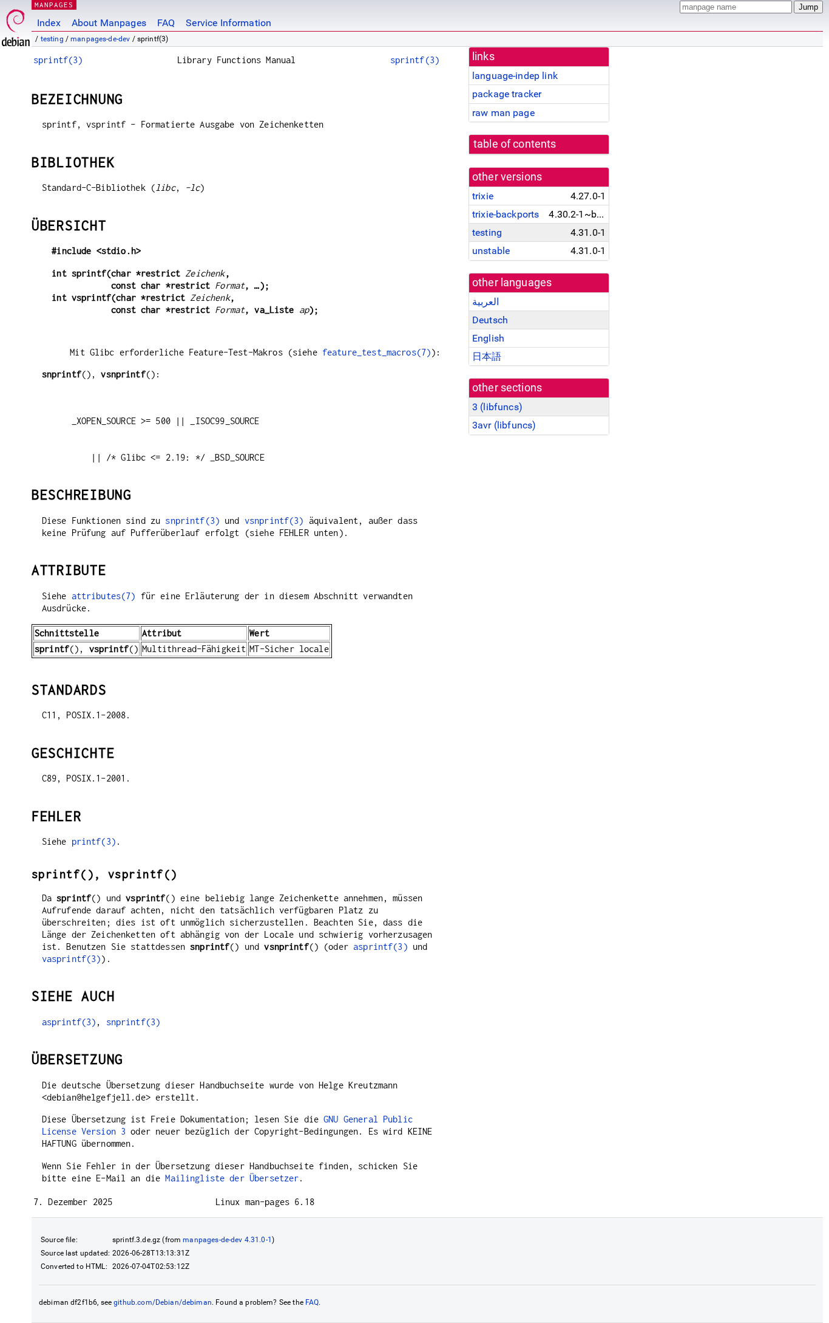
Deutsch (490, 320)
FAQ (166, 23)
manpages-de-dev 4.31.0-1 (227, 1239)
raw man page (503, 113)
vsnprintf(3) (274, 520)
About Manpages (109, 23)
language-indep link (515, 75)
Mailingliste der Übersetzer (232, 1178)
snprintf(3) (192, 520)
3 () (497, 407)
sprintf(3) (58, 60)
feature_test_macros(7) (376, 352)
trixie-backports (505, 214)
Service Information (228, 23)
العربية (485, 302)
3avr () (504, 425)
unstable (491, 250)
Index (49, 23)
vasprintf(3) (71, 959)
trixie (482, 196)
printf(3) (94, 841)
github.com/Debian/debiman (162, 1302)
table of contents (515, 144)
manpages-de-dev (100, 39)
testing (52, 39)
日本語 (486, 356)
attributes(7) (104, 596)
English (488, 338)
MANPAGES (54, 5)
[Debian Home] (16, 24)
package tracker (506, 94)
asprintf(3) (380, 946)
